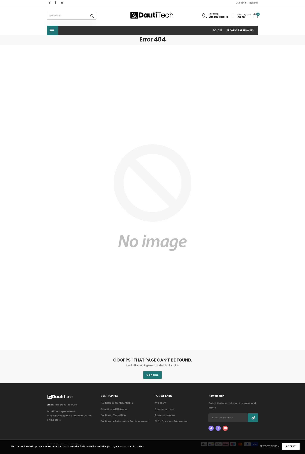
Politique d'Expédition (113, 415)
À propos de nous (165, 415)
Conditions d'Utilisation (114, 409)
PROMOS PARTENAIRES (240, 30)
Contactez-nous (164, 409)
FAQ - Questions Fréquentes (171, 421)
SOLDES (217, 30)
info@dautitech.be (66, 404)
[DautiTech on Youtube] (62, 2)
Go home (152, 375)
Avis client (160, 403)
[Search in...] (92, 15)
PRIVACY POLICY (269, 446)
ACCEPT (291, 446)
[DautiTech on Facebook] (56, 2)
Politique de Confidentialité (117, 403)
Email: (50, 404)
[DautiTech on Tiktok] (50, 2)
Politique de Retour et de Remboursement (125, 421)
